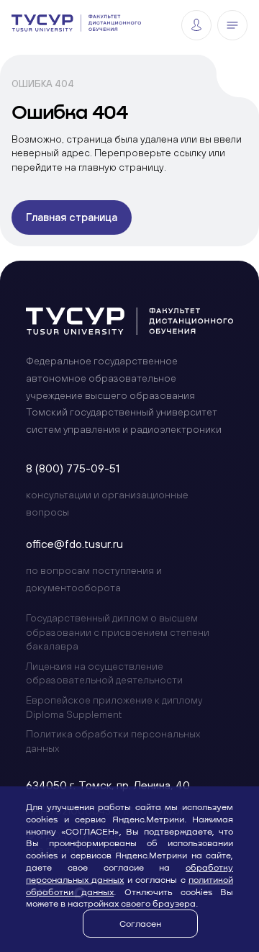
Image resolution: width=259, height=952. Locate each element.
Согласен (140, 923)
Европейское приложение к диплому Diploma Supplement (114, 707)
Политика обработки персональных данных (113, 741)
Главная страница (71, 217)
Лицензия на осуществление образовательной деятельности (104, 673)
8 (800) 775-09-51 (72, 468)
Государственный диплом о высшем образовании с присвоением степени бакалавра (117, 632)
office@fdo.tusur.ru (74, 543)
